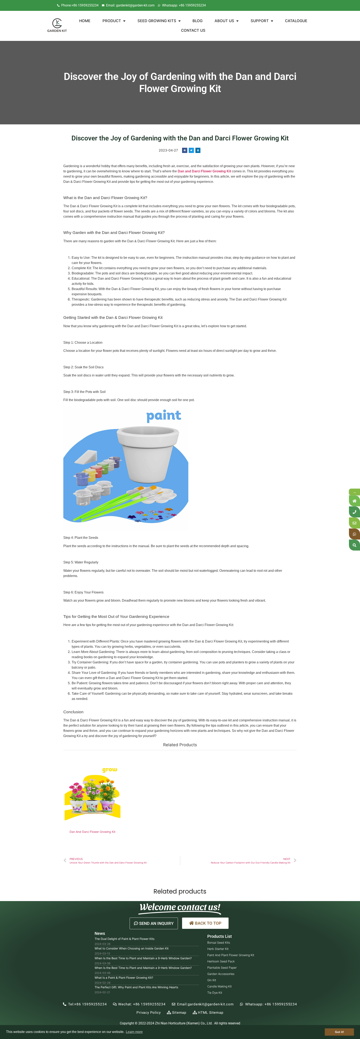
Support (260, 21)
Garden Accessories (220, 974)
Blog (197, 21)
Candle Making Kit (219, 986)
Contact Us (193, 30)
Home (84, 21)
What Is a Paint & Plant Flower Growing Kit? (124, 977)
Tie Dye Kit (214, 992)
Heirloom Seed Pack (221, 961)
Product (111, 21)
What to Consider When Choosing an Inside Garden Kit (132, 948)
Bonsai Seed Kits (218, 942)
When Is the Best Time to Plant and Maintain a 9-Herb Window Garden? (143, 958)
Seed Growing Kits (157, 21)
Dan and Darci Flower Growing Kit (204, 171)
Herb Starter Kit (218, 949)
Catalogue (296, 21)
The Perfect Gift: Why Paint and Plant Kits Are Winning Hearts (136, 987)
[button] (154, 923)
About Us (224, 21)
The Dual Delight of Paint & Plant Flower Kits (124, 939)
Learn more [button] (134, 1032)
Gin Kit (211, 980)
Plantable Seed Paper (222, 967)
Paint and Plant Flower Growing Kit (230, 955)
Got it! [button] (339, 1032)
